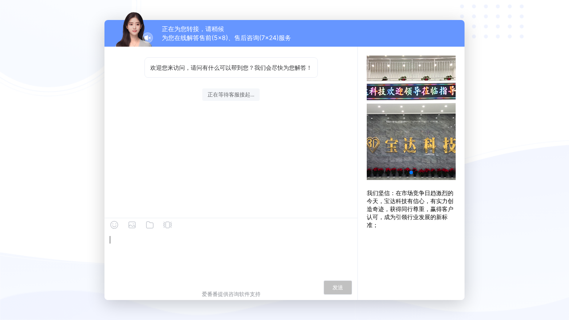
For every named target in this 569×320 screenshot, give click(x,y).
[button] (411, 172)
